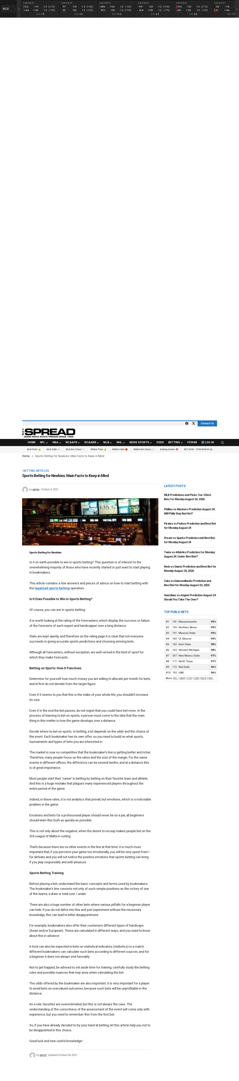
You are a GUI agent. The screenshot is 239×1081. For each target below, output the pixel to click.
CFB (189, 678)
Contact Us (207, 423)
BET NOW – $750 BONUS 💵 (198, 449)
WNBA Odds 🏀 (120, 449)
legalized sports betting (52, 588)
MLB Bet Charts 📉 (75, 449)
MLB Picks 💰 (34, 449)
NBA (182, 678)
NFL (175, 678)
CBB (196, 678)
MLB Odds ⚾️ (53, 449)
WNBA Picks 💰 (98, 449)
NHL (210, 678)
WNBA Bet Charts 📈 (143, 449)
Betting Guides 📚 (169, 449)
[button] (222, 442)
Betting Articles (36, 470)
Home (26, 456)
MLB (203, 678)
